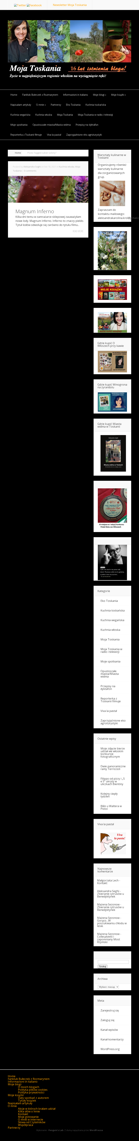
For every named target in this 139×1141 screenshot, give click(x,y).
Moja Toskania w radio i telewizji (111, 650)
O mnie (12, 1106)
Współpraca (25, 1125)
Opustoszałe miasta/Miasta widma (110, 673)
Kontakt (102, 883)
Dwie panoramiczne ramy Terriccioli (113, 767)
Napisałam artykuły (20, 1103)
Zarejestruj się (110, 1010)
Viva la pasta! (109, 711)
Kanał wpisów (109, 1030)
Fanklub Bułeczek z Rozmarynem (28, 1079)
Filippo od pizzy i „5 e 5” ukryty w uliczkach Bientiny (113, 781)
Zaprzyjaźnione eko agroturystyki (113, 722)
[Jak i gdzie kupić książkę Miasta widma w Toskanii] (112, 453)
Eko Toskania (109, 601)
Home (18, 152)
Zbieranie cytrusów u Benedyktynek (110, 895)
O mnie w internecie (30, 1119)
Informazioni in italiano (22, 1081)
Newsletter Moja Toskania (70, 5)
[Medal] (112, 528)
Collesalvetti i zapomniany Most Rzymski (108, 939)
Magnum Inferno (34, 211)
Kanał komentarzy (112, 1039)
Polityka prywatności (31, 1092)
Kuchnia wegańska (112, 620)
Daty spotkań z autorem (33, 1098)
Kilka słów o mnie (29, 1111)
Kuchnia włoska (66, 166)
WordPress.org (110, 1049)
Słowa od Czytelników (31, 1122)
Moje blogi (14, 1084)
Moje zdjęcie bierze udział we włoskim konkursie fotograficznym (113, 752)
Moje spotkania (110, 661)
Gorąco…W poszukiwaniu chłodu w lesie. (112, 923)
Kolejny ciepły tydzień (109, 795)
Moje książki (16, 1095)
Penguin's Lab (55, 1130)
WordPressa (96, 1130)
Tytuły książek (27, 1100)
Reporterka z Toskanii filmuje (111, 700)
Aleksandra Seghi (32, 166)
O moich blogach (28, 1087)
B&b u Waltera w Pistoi (111, 807)
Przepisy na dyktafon (108, 687)
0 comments (30, 170)
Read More (78, 231)
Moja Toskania (110, 639)
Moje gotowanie (28, 1117)
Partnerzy (14, 1127)
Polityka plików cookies (32, 1090)
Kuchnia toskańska (113, 610)
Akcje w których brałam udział (36, 1109)
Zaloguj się (107, 1020)
